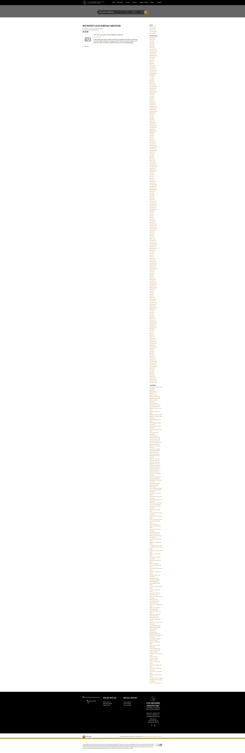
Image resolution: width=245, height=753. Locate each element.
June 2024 (152, 78)
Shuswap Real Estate (154, 617)
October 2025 (153, 54)
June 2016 (152, 233)
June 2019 (152, 175)
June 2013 (152, 292)
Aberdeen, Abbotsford (155, 406)
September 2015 (153, 248)
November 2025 (153, 52)
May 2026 (152, 44)
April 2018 (152, 197)
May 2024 (152, 80)
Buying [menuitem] (127, 2)
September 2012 (153, 307)
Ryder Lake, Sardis (154, 602)
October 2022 (153, 109)
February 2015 (153, 260)
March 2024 (152, 83)
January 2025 (153, 68)
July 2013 (152, 291)
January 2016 (153, 242)
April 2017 (152, 217)
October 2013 (153, 286)
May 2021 (152, 137)
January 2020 (153, 163)
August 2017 (152, 211)
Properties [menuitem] (120, 2)
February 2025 (153, 67)
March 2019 (152, 179)
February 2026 (153, 49)
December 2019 (153, 165)
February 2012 (153, 319)
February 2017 (153, 220)
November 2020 (153, 147)
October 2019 (153, 168)
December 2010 (153, 341)
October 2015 (153, 247)
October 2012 (153, 305)
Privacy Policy (145, 736)
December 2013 (153, 283)
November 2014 (153, 265)
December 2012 (153, 302)
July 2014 (152, 271)
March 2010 (152, 356)
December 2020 (153, 145)
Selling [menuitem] (134, 2)
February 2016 (153, 240)
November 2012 (153, 304)
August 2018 (152, 191)
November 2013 (153, 284)
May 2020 (152, 157)
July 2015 (152, 251)
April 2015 (152, 256)
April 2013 (152, 296)
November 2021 (153, 127)
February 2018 (153, 201)
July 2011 (152, 330)
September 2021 (153, 130)
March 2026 (152, 47)
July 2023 (152, 94)
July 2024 (152, 76)
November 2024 (153, 70)
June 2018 (152, 194)
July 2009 (152, 369)
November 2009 (153, 363)
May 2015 (152, 255)
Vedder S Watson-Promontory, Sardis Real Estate (155, 661)
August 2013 (152, 289)
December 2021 (153, 126)
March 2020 (152, 160)
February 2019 (153, 181)
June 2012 (152, 312)
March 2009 (152, 376)
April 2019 (152, 178)
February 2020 (153, 161)
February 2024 (153, 85)
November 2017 (153, 206)
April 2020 (152, 158)
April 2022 (152, 119)
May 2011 (152, 333)
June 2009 (152, 371)
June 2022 (152, 116)
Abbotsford (152, 390)
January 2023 (153, 104)
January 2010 (153, 359)
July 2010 (152, 350)
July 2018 (152, 193)
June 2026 (152, 42)
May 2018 (152, 196)
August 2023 (152, 93)
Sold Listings (153, 33)
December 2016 (153, 224)
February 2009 (153, 377)
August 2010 (152, 348)
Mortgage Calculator (107, 703)
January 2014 (153, 281)
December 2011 (153, 322)
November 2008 (153, 382)
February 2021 (153, 142)
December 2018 (153, 184)
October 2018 (153, 188)
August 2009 (152, 368)
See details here (97, 37)
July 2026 (152, 40)
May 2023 (152, 98)
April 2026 (152, 45)
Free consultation (127, 705)
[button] (151, 725)
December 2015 (153, 243)
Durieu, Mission (153, 486)
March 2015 (152, 258)
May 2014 (152, 274)
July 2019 (152, 173)
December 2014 (153, 263)
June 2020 (152, 155)
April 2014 (152, 276)
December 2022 (153, 106)
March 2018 (152, 199)
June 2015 (152, 253)
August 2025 (152, 57)
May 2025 (152, 62)
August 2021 (152, 132)
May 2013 (152, 294)
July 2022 (152, 114)
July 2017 (152, 212)
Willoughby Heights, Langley (156, 678)
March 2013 (152, 297)
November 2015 (153, 245)
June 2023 (152, 96)
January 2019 (153, 183)
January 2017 (153, 222)
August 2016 (152, 230)
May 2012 (152, 314)
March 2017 (152, 219)
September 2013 (153, 287)
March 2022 (152, 121)
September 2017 (153, 209)
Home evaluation (127, 703)
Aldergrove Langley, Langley (156, 414)
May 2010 (152, 353)
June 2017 (152, 214)
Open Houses (153, 30)
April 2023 (152, 99)
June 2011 (152, 332)
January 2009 (153, 379)
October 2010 (153, 345)
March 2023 (152, 101)
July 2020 (152, 153)
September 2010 (153, 346)
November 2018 (153, 186)
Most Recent (152, 37)
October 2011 (153, 325)
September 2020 (153, 150)
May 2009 (152, 372)
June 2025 (152, 60)
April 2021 (152, 139)
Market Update (144, 2)
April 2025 (152, 63)
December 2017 (153, 204)
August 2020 (152, 152)
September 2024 (153, 73)
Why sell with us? (127, 702)
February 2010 (153, 358)
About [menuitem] (152, 2)
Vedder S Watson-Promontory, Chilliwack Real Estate (156, 653)
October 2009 (153, 364)
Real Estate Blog (153, 31)
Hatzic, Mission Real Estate (156, 519)
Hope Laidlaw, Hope (154, 524)
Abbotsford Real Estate (155, 398)
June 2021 (152, 135)
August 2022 (152, 112)
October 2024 (153, 72)
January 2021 (153, 143)
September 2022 (153, 111)
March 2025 (152, 65)
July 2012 (152, 310)
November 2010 (153, 343)
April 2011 (152, 335)
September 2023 (153, 91)
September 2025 (153, 55)
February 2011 (153, 338)
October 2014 (153, 266)
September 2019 (153, 170)
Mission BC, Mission (154, 563)
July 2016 (152, 232)
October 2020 (153, 148)
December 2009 (153, 361)
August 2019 (152, 171)
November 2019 (153, 166)
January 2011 (153, 340)
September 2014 (153, 268)
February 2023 (153, 103)
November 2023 (153, 88)
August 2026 (152, 39)
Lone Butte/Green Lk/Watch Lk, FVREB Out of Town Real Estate (156, 547)
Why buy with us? (107, 702)
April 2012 (152, 315)
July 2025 (152, 58)
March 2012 (152, 317)
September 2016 (153, 229)
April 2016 (152, 237)
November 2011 (153, 323)
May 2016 (152, 235)
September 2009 (153, 366)
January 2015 (153, 261)
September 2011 (153, 327)
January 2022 (153, 124)
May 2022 (152, 117)
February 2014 (153, 279)
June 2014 (152, 273)
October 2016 (153, 227)
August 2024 (152, 75)
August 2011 (152, 328)
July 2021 (152, 134)
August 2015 (152, 250)
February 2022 (153, 122)
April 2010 (152, 354)
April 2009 (152, 374)
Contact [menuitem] (159, 2)
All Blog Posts (153, 26)
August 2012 (152, 309)
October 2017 (153, 207)
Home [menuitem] (113, 2)
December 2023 (153, 86)
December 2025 (153, 50)
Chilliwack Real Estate (154, 472)
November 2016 (153, 225)
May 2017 (152, 215)
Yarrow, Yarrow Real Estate (155, 683)
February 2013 (153, 299)
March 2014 (152, 278)
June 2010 (152, 351)
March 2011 (152, 336)
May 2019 (152, 176)
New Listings (153, 28)
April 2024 (152, 81)
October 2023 (153, 90)
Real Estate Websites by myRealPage (155, 736)
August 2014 (152, 269)
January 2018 (153, 202)
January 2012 (153, 320)
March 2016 (152, 238)
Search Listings (106, 705)
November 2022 (153, 108)
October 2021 (153, 129)
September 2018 (153, 189)
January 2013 (153, 300)
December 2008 (153, 381)
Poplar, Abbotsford (154, 581)
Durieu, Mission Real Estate (156, 488)
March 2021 (152, 140)
